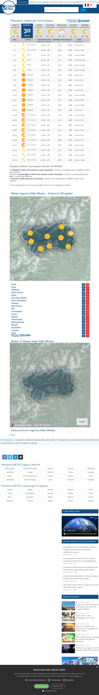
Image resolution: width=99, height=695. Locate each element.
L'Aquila (50, 493)
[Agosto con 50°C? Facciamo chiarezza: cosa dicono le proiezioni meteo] (68, 605)
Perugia (70, 493)
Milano (50, 497)
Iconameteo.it (8, 440)
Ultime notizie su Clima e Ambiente (79, 541)
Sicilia (91, 476)
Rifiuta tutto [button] (58, 686)
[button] (49, 691)
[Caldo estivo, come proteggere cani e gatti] (68, 616)
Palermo (70, 489)
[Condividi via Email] (20, 457)
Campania (70, 480)
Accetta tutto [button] (41, 686)
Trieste (90, 497)
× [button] (97, 667)
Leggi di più (78, 676)
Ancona (9, 489)
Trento (91, 493)
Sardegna (90, 480)
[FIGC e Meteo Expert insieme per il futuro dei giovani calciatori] (68, 637)
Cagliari (30, 489)
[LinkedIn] (15, 457)
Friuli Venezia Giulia (30, 476)
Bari (9, 497)
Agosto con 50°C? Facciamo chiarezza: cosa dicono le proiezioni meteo (87, 607)
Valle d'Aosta (9, 468)
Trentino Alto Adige (30, 468)
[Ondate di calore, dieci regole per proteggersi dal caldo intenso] (68, 627)
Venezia (91, 501)
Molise (70, 472)
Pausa (82, 422)
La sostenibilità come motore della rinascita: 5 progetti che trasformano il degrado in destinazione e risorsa (79, 549)
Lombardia (10, 480)
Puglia (70, 476)
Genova (50, 489)
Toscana (50, 468)
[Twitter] (9, 457)
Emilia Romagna (30, 480)
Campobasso (30, 493)
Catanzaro (30, 497)
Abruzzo (70, 468)
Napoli (50, 501)
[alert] (49, 680)
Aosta (12, 435)
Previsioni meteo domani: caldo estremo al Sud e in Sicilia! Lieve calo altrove (58, 2)
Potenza (70, 497)
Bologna (10, 501)
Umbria (50, 476)
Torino (91, 489)
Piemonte (9, 472)
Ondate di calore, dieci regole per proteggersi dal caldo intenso (87, 629)
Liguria (9, 476)
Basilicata (90, 468)
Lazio (50, 480)
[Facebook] (4, 457)
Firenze (30, 501)
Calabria (91, 472)
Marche (50, 472)
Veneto (30, 472)
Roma (70, 501)
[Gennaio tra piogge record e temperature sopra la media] (68, 648)
